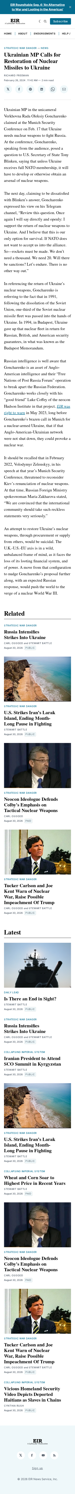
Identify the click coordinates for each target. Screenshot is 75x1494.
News (45, 48)
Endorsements (44, 33)
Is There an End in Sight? (30, 998)
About (23, 33)
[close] (70, 7)
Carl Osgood (13, 643)
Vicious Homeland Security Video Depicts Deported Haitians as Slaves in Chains (32, 1394)
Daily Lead (11, 992)
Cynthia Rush (14, 1405)
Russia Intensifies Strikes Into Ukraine (25, 634)
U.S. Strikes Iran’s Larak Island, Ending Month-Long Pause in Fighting (29, 718)
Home (8, 33)
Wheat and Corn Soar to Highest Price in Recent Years (34, 1180)
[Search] (45, 21)
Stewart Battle (40, 643)
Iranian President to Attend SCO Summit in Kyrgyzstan (32, 1061)
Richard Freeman (16, 75)
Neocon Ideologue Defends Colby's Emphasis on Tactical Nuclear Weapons (31, 804)
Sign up (37, 1468)
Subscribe (60, 21)
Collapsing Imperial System (24, 1052)
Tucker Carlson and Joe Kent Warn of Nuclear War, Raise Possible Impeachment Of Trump (29, 894)
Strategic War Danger (20, 48)
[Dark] (40, 21)
